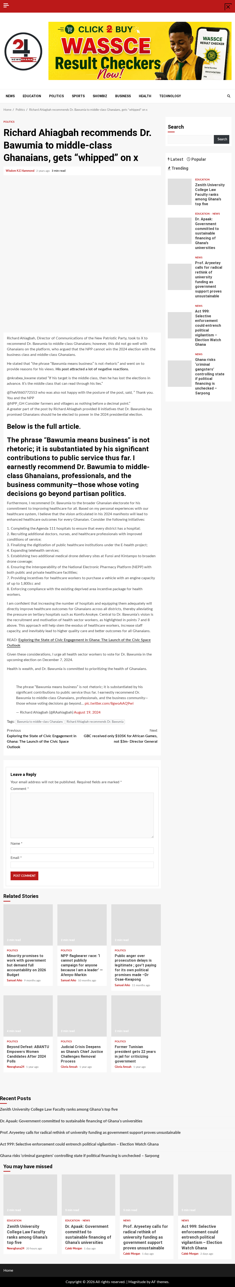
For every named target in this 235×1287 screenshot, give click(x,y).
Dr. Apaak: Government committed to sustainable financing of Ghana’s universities (180, 231)
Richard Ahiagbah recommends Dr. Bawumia (95, 721)
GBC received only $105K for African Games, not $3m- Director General (120, 736)
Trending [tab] (179, 168)
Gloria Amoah (69, 1067)
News (10, 96)
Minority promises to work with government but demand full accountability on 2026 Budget (28, 925)
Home (8, 1270)
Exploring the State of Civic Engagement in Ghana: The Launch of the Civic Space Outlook (41, 739)
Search (176, 127)
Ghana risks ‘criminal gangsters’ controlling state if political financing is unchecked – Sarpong (180, 373)
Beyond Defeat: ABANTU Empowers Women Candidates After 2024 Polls (28, 1016)
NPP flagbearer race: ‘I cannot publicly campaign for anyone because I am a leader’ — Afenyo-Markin (82, 925)
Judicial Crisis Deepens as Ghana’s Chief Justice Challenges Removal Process (82, 1016)
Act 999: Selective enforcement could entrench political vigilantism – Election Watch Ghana (180, 325)
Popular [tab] (198, 159)
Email (16, 858)
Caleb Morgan (74, 1248)
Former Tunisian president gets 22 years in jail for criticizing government (136, 1016)
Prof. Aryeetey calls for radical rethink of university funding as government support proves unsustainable (180, 277)
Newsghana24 (16, 1067)
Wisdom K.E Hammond (20, 170)
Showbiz (100, 96)
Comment (20, 789)
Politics (56, 96)
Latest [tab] (176, 159)
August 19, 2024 (87, 712)
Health (145, 96)
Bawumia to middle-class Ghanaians (40, 721)
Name (16, 843)
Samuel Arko (15, 980)
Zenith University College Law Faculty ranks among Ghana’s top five (180, 192)
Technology (170, 96)
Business (123, 96)
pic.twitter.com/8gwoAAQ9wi (109, 703)
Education (32, 96)
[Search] (229, 96)
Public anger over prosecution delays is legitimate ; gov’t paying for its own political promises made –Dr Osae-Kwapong (136, 925)
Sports (78, 96)
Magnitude (137, 1282)
